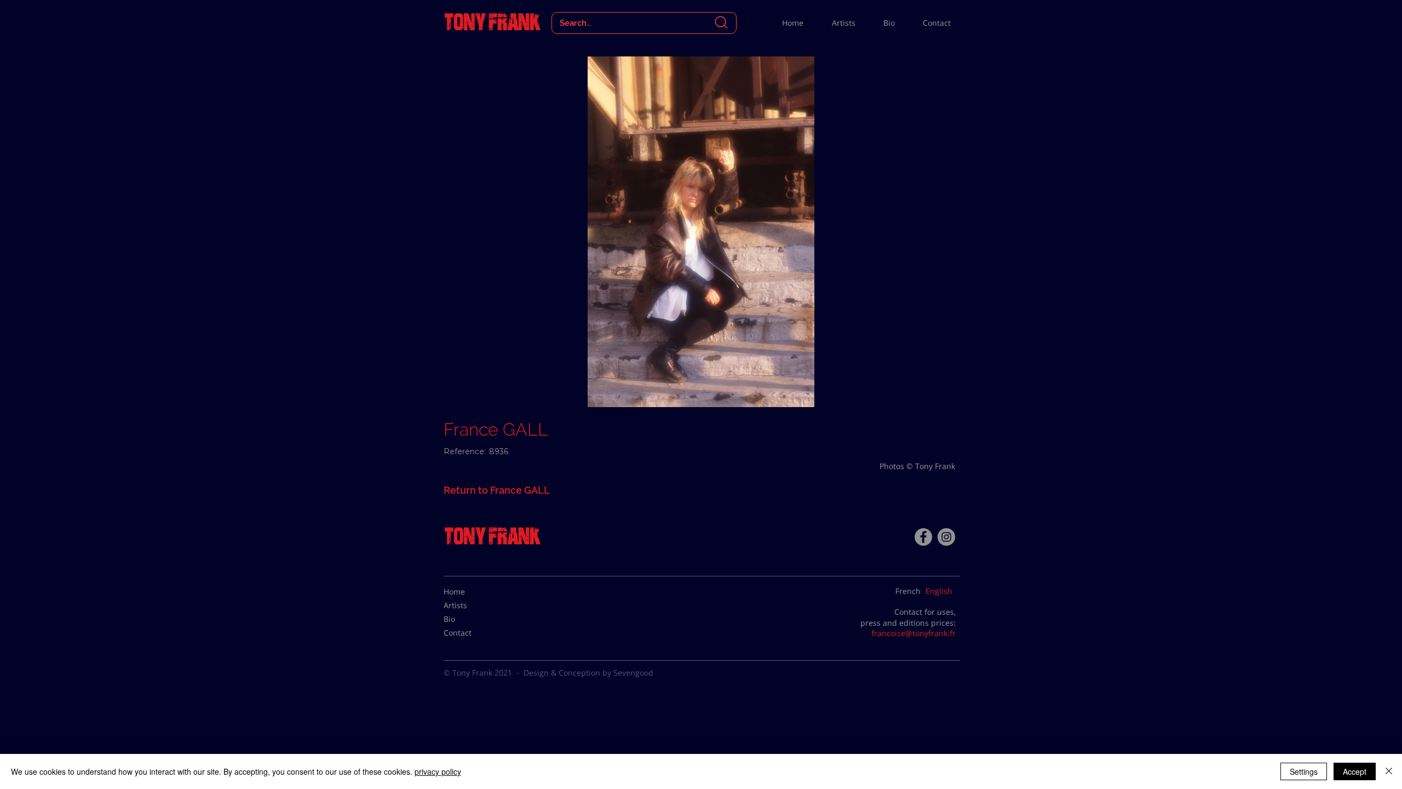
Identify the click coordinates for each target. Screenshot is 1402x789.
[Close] (1388, 771)
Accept (1354, 771)
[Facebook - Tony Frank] (923, 537)
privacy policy (438, 771)
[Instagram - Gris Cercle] (946, 537)
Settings (1304, 771)
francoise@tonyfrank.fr (913, 633)
